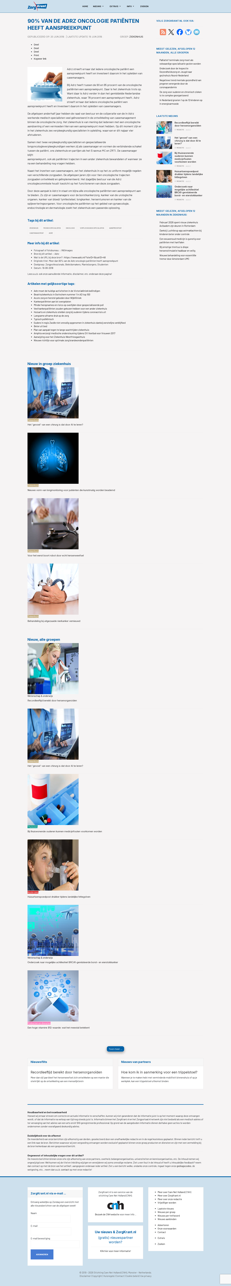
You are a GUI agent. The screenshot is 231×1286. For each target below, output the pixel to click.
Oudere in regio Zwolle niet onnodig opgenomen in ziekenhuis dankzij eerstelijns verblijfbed (80, 322)
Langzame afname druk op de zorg (51, 315)
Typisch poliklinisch (44, 319)
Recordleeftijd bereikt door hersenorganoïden (52, 700)
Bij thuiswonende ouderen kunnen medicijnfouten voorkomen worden (65, 831)
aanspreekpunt (115, 228)
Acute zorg (33, 892)
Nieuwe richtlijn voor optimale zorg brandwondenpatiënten (63, 340)
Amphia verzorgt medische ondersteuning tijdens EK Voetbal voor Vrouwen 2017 (74, 333)
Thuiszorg (33, 826)
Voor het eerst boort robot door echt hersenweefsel (56, 555)
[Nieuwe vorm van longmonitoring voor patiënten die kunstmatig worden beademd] (53, 458)
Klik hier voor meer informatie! (115, 1251)
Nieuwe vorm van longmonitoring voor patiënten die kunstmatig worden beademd (71, 490)
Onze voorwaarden (167, 1228)
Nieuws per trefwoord (169, 1215)
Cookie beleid (132, 1276)
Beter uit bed (40, 326)
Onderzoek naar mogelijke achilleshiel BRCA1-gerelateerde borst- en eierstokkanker (73, 962)
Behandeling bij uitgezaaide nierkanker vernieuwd (54, 621)
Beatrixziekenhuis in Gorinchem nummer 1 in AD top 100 (62, 294)
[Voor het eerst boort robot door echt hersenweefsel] (53, 523)
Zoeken (161, 1243)
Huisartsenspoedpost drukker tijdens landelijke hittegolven (59, 896)
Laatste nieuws (166, 1208)
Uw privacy (145, 1276)
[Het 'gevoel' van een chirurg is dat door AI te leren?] (53, 392)
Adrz (51, 233)
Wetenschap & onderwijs (40, 695)
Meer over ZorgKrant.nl (169, 1195)
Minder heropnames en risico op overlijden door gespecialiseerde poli (69, 305)
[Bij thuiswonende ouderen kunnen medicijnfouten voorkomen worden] (53, 799)
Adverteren (163, 1225)
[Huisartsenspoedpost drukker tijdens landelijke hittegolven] (53, 864)
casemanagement (37, 233)
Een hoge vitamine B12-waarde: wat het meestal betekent (59, 1027)
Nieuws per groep (166, 1212)
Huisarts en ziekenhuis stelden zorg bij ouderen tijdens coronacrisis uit (70, 312)
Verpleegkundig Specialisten (92, 228)
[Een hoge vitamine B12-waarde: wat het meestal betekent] (53, 995)
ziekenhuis (34, 228)
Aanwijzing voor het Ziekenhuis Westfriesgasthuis (59, 336)
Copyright (97, 1276)
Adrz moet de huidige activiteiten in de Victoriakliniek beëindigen (67, 290)
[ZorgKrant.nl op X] (171, 31)
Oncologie (70, 228)
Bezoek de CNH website (107, 1214)
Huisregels (108, 1276)
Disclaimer (85, 1276)
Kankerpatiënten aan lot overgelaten (52, 301)
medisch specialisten (52, 228)
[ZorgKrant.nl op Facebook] (180, 31)
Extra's (161, 1238)
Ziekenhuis (136, 36)
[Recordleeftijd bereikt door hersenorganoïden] (53, 668)
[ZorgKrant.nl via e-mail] (196, 31)
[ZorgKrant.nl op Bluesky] (189, 31)
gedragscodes (184, 1166)
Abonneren (42, 1254)
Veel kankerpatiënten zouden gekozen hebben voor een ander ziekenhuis (70, 308)
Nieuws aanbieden (167, 1219)
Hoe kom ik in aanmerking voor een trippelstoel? (159, 1072)
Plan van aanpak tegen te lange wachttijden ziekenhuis (61, 329)
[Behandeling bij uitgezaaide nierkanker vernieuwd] (53, 588)
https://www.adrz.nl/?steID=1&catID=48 (85, 257)
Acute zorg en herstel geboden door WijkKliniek (57, 297)
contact (65, 1169)
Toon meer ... (115, 1048)
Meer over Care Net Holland (171, 1192)
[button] (99, 6)
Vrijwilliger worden (167, 1202)
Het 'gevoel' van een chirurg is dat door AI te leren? (55, 424)
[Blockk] (37, 6)
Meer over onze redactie (170, 1199)
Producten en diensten (39, 1023)
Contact (162, 1232)
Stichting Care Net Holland (107, 1272)
